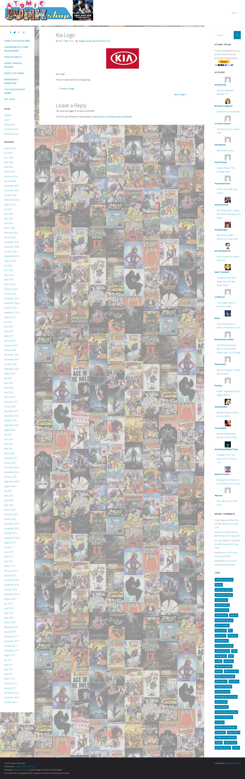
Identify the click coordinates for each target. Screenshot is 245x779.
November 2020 (11, 472)
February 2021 (10, 458)
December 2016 (11, 692)
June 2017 (8, 664)
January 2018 (10, 631)
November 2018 (11, 584)
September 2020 (11, 481)
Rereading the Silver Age (226, 697)
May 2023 (8, 331)
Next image (179, 94)
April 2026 (8, 166)
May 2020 (8, 500)
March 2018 (9, 622)
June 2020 (8, 495)
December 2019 (11, 523)
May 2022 (8, 387)
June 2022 (8, 383)
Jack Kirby (228, 661)
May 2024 (8, 275)
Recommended (222, 691)
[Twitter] (14, 32)
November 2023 (11, 303)
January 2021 (10, 462)
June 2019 (8, 552)
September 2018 (11, 594)
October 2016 (10, 702)
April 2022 (8, 392)
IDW (231, 656)
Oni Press (234, 681)
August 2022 (9, 373)
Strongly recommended (226, 727)
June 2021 (8, 439)
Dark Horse (220, 630)
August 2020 (9, 486)
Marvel (219, 671)
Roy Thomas (221, 702)
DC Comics (220, 635)
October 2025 (10, 195)
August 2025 (9, 204)
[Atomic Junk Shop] (49, 10)
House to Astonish (14, 73)
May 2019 (8, 556)
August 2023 (9, 317)
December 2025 (11, 185)
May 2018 (8, 613)
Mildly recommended (225, 676)
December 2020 (11, 467)
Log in (7, 119)
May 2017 (8, 669)
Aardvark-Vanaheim (224, 579)
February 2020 (10, 514)
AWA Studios (221, 615)
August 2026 (9, 148)
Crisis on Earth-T (13, 57)
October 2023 (10, 307)
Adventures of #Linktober (228, 111)
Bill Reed (218, 532)
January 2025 (10, 237)
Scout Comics (221, 707)
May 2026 (8, 162)
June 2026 (8, 157)
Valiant (218, 742)
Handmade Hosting (20, 770)
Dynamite (233, 635)
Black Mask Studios (224, 620)
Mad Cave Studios (223, 666)
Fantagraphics (222, 641)
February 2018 (10, 627)
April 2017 (8, 674)
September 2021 (11, 425)
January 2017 (10, 688)
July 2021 (8, 434)
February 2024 (10, 289)
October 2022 (10, 364)
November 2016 (11, 697)
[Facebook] (10, 32)
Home (234, 12)
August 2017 (9, 655)
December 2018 (11, 580)
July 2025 (8, 209)
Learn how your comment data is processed (112, 116)
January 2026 (10, 181)
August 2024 (9, 260)
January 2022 (10, 406)
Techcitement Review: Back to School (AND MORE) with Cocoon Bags (228, 349)
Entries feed (9, 124)
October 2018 (10, 589)
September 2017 (11, 650)
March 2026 (9, 171)
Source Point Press (224, 717)
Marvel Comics (231, 671)
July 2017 (8, 660)
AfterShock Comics (224, 595)
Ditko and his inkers (225, 150)
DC (230, 630)
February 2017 (10, 683)
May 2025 (8, 218)
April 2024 (8, 279)
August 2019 (9, 542)
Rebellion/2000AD (223, 686)
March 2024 (9, 284)
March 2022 (9, 397)
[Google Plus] (19, 32)
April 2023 (8, 336)
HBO (234, 651)
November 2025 (11, 190)
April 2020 (8, 505)
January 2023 (10, 350)
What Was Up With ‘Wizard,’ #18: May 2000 (227, 524)
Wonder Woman (223, 747)
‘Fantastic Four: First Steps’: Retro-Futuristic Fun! (227, 459)
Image (218, 661)
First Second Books (224, 646)
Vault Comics (230, 742)
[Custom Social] (24, 32)
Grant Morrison (222, 651)
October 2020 (10, 476)
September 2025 (11, 199)
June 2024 (8, 270)
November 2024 (11, 246)
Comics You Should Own (17, 41)
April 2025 (8, 223)
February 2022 (10, 401)
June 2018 (8, 608)
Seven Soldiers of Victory (226, 712)
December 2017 (11, 636)
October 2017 (10, 646)
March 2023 (9, 340)
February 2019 (10, 570)
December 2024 (11, 242)
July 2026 (8, 152)
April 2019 (8, 561)
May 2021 (8, 444)
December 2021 (11, 411)
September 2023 (11, 312)
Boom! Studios (222, 625)
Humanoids (221, 656)
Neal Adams (221, 681)
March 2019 (9, 566)
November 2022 (11, 359)
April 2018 (8, 617)
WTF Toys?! (9, 99)
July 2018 (8, 603)
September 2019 (11, 537)
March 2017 (9, 678)
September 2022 (11, 368)
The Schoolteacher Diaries (14, 91)
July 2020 (8, 490)
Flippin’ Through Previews (13, 65)
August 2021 (9, 429)
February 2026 (10, 176)
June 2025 (8, 213)
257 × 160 (63, 41)
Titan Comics (233, 732)
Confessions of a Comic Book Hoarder (16, 49)
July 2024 (8, 265)
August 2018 (9, 599)
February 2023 (10, 345)
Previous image (67, 88)
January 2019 (10, 575)
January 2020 (10, 519)
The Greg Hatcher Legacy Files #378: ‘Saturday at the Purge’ (229, 214)
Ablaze (219, 585)
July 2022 (8, 378)
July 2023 (8, 322)
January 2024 (10, 293)
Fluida (227, 763)
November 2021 (11, 415)
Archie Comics (222, 610)
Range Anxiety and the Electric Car (94, 41)
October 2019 (10, 533)
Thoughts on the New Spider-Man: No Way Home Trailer (226, 281)
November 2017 (11, 641)
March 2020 (9, 509)
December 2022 (11, 354)
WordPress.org (11, 133)
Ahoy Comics (221, 600)
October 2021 (10, 420)
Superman (220, 732)
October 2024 (10, 251)
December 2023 (11, 298)
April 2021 (8, 448)
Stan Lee (219, 722)
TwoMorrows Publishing (225, 737)
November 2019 (11, 528)
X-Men (236, 747)
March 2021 (9, 453)
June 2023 (8, 326)
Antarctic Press (222, 605)
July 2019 (8, 547)
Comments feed (11, 129)
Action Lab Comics (223, 590)
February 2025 (10, 232)
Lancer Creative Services (25, 766)
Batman (233, 615)
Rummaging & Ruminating (11, 81)
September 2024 (11, 256)
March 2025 (9, 228)
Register (7, 115)
